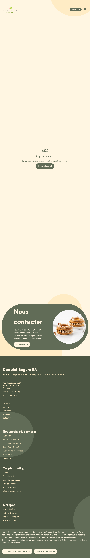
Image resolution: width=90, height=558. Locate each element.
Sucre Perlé (8, 436)
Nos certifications (10, 520)
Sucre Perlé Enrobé (11, 447)
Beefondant (8, 458)
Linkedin (6, 404)
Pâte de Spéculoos (10, 484)
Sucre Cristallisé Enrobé (13, 451)
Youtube (6, 407)
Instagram (7, 418)
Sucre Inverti (8, 476)
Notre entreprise (10, 513)
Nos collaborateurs (11, 517)
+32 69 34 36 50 (10, 395)
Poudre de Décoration (12, 443)
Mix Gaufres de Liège (12, 491)
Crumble (6, 472)
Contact (74, 9)
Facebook (7, 411)
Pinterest (7, 414)
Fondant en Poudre (11, 439)
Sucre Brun (7, 454)
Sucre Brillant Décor (11, 480)
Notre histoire (9, 509)
